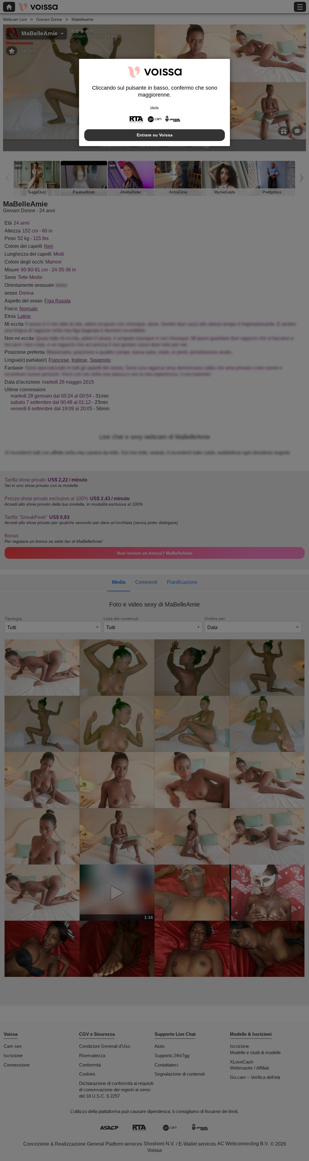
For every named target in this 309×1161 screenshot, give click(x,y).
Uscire (154, 107)
